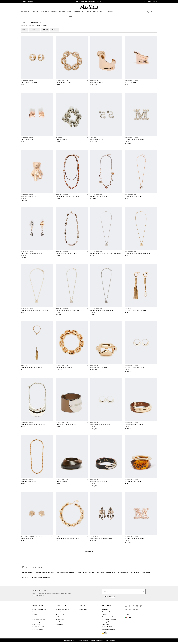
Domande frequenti (37, 612)
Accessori (31, 25)
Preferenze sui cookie (107, 617)
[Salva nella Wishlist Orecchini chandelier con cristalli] (121, 536)
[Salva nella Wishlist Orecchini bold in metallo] (52, 80)
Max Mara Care (59, 624)
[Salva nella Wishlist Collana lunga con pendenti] (156, 194)
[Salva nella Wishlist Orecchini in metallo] (52, 137)
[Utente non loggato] (148, 12)
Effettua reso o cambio (38, 619)
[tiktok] (141, 606)
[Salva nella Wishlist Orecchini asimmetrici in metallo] (156, 308)
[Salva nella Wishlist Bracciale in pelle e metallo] (156, 422)
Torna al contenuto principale (9, 1)
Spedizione (35, 614)
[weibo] (126, 609)
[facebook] (130, 606)
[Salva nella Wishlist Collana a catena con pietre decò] (87, 251)
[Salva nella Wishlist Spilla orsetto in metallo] (52, 194)
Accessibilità (105, 624)
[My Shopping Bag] (156, 12)
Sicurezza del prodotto (38, 627)
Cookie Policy (105, 614)
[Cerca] (111, 16)
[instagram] (126, 606)
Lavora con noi (82, 612)
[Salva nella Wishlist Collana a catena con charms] (121, 194)
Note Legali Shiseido (107, 622)
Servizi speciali (36, 624)
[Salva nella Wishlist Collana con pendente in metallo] (52, 365)
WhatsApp (58, 622)
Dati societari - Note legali (109, 619)
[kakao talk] (130, 609)
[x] (133, 606)
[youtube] (137, 606)
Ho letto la (109, 596)
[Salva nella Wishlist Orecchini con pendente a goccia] (52, 251)
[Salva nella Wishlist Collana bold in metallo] (87, 80)
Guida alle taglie (36, 622)
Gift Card (58, 617)
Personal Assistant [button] (36, 2)
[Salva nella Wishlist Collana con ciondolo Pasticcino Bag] (87, 308)
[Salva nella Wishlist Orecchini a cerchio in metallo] (156, 365)
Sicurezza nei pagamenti (108, 629)
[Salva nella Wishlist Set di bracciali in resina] (156, 479)
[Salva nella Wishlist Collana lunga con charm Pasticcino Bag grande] (121, 251)
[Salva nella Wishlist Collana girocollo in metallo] (87, 365)
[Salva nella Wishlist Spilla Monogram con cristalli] (156, 137)
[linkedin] (137, 609)
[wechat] (133, 609)
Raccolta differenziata (38, 629)
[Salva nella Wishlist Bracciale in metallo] (121, 80)
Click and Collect (60, 614)
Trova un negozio (83, 609)
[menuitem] (25, 12)
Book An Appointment (61, 612)
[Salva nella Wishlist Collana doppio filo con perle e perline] (87, 194)
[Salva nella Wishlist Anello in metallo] (156, 80)
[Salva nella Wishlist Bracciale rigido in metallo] (121, 365)
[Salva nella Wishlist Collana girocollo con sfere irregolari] (87, 536)
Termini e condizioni (107, 612)
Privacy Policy (112, 596)
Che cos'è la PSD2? (107, 627)
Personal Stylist (60, 619)
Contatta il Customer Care (39, 609)
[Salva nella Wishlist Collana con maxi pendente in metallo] (52, 422)
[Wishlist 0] (152, 12)
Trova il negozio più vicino (150, 1)
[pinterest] (145, 606)
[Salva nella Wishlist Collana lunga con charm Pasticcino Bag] (156, 251)
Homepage (24, 25)
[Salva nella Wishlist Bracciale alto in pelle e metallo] (87, 422)
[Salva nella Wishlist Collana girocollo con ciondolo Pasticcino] (52, 308)
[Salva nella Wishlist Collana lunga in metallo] (52, 479)
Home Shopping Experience (63, 609)
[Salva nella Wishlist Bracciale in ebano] (87, 479)
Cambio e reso (36, 617)
